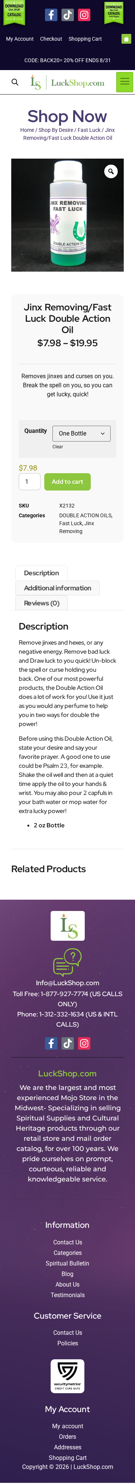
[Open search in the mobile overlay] (15, 82)
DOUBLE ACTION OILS (85, 515)
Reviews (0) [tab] (42, 603)
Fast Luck (89, 130)
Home (27, 130)
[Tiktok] (68, 15)
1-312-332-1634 (62, 1014)
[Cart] (126, 39)
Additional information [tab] (58, 588)
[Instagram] (84, 15)
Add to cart (67, 482)
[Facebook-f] (51, 15)
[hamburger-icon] (124, 82)
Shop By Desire (56, 130)
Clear (57, 446)
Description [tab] (41, 573)
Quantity (35, 430)
